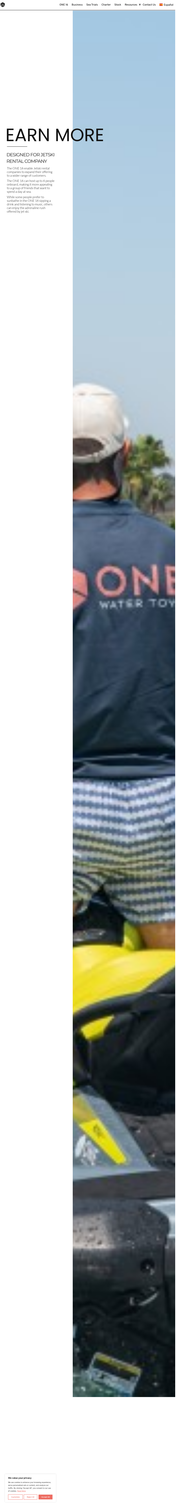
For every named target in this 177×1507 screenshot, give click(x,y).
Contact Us (149, 4)
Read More (21, 1491)
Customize (15, 1497)
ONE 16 (63, 4)
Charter (106, 4)
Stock (117, 4)
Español (168, 5)
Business (77, 4)
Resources (131, 4)
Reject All (30, 1497)
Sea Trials (92, 4)
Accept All (45, 1497)
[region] (31, 1488)
